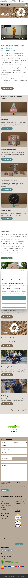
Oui (22, 483)
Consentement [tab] (5, 275)
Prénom (4, 445)
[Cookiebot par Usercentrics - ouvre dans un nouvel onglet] (20, 271)
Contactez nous (7, 88)
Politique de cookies (19, 501)
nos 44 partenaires (10, 281)
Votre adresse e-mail (5, 542)
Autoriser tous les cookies (14, 298)
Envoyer (4, 490)
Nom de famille (5, 449)
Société (4, 452)
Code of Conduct (5, 513)
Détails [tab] (12, 275)
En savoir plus (7, 129)
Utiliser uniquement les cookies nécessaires (14, 305)
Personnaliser (13, 301)
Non (27, 483)
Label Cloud (4, 518)
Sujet (3, 442)
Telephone (4, 462)
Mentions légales (5, 503)
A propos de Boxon (5, 499)
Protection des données (20, 499)
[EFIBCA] (18, 527)
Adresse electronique (5, 457)
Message (4, 465)
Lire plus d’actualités (18, 411)
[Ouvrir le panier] (26, 5)
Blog (2, 501)
